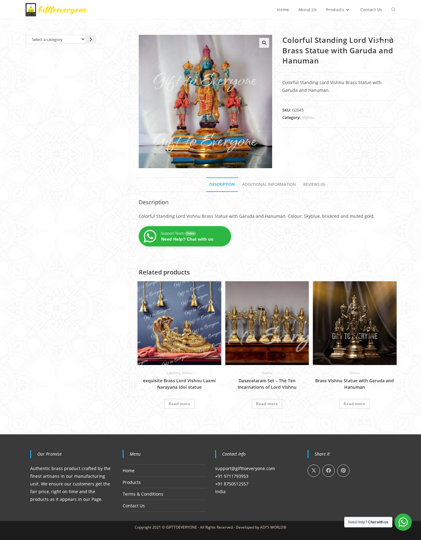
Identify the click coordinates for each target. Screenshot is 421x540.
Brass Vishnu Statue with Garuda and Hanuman (354, 384)
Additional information (269, 184)
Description (222, 184)
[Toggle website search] (393, 9)
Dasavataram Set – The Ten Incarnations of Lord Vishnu (267, 384)
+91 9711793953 (231, 476)
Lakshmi (173, 373)
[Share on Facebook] (328, 471)
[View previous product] (380, 39)
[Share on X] (314, 471)
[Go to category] (91, 39)
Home (129, 470)
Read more (179, 403)
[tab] (222, 185)
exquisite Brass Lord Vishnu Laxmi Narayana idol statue (179, 384)
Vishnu (308, 117)
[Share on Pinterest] (343, 471)
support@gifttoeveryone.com (245, 468)
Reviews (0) (314, 184)
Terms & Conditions (143, 494)
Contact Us (134, 506)
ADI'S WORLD (271, 527)
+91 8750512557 (231, 484)
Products (132, 482)
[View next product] (391, 39)
